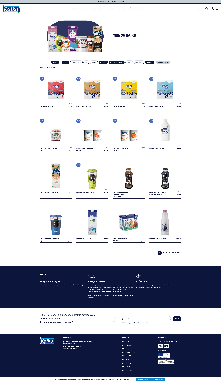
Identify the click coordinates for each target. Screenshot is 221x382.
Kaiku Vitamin (127, 370)
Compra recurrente (136, 9)
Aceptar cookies (158, 379)
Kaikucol (125, 359)
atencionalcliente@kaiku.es (70, 348)
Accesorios (122, 9)
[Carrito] (216, 8)
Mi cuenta (162, 338)
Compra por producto (94, 9)
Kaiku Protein (127, 363)
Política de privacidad (142, 323)
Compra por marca (76, 9)
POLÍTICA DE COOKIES (122, 379)
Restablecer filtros (163, 62)
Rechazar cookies (143, 379)
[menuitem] (198, 9)
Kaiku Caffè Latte (128, 349)
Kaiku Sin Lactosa (128, 352)
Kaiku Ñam (126, 367)
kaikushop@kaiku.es (69, 343)
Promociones (111, 9)
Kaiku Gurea (126, 345)
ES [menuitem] (201, 9)
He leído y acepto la (136, 323)
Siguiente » (176, 252)
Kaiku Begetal (127, 356)
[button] (103, 62)
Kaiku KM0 (126, 341)
